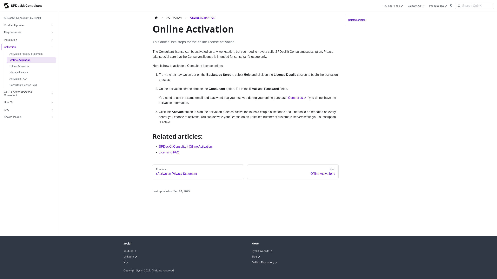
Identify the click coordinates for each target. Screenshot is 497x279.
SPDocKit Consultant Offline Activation (185, 146)
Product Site (436, 5)
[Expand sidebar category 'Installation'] (52, 40)
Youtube (128, 250)
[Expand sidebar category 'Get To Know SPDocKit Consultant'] (52, 93)
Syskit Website (260, 250)
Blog (254, 256)
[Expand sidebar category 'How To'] (52, 102)
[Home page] (156, 18)
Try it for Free (391, 5)
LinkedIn (128, 256)
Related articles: (357, 19)
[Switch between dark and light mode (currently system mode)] (451, 5)
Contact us (295, 97)
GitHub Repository (263, 262)
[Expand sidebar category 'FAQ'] (52, 110)
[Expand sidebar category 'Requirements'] (52, 32)
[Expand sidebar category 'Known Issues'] (52, 117)
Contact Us (414, 5)
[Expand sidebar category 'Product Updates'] (52, 25)
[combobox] (474, 6)
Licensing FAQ (169, 152)
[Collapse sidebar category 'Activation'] (52, 47)
